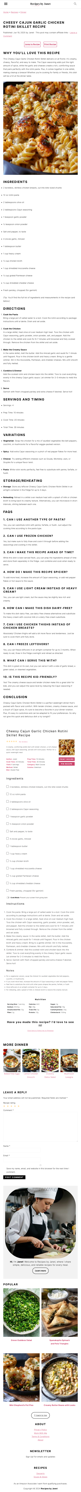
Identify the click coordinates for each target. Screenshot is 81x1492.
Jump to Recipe (32, 44)
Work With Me (40, 1433)
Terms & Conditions (40, 1436)
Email (6, 1155)
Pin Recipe (66, 764)
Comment (8, 1110)
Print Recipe (50, 44)
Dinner (23, 12)
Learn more (40, 1271)
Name (6, 1146)
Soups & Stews (40, 1477)
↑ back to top (40, 1415)
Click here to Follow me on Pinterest (40, 1030)
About (40, 1440)
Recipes (14, 12)
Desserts (40, 1473)
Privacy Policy (40, 1430)
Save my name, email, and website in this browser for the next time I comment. (37, 1170)
